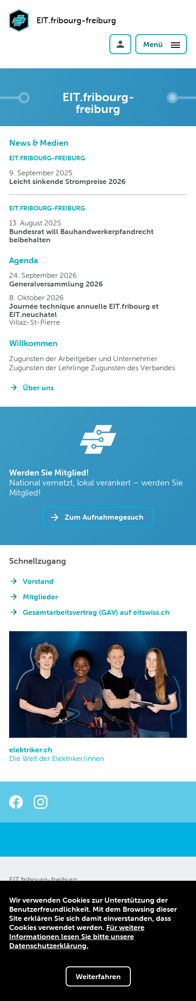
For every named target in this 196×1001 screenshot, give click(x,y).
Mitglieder (40, 596)
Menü (154, 44)
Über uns (38, 387)
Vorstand (38, 581)
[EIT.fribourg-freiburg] (19, 33)
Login (120, 44)
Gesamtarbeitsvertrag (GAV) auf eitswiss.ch (96, 612)
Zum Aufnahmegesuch (104, 517)
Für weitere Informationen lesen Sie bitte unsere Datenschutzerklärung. (76, 936)
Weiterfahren (98, 976)
